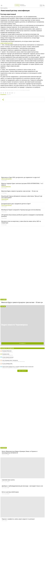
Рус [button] (41, 5)
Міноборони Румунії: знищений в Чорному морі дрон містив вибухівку (21, 210)
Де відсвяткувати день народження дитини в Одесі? (16, 203)
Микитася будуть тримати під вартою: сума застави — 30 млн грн (19, 191)
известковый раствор (6, 43)
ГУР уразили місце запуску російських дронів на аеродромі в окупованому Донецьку (22, 215)
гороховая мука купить (8, 480)
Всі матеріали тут (22, 343)
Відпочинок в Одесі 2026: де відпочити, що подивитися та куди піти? (20, 177)
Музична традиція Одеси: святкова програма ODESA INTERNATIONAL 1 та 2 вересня (22, 184)
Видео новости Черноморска (14, 324)
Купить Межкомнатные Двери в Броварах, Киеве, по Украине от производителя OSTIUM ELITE (19, 452)
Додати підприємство (22, 370)
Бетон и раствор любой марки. (10, 492)
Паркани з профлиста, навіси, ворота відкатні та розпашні (18, 519)
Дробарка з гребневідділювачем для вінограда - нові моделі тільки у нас (22, 486)
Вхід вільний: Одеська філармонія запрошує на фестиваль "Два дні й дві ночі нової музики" (21, 196)
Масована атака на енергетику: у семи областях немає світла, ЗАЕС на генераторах (21, 222)
